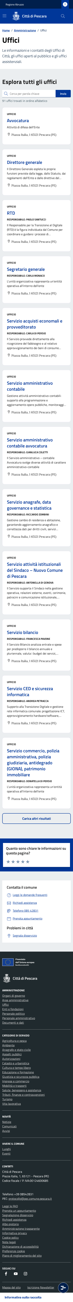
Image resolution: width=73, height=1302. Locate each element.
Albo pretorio (10, 1224)
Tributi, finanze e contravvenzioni (23, 1094)
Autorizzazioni (11, 1058)
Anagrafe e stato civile (16, 1049)
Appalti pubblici (12, 1054)
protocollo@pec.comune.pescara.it (30, 1198)
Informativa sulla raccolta (23, 1297)
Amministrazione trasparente (21, 1228)
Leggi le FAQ (10, 1206)
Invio (63, 93)
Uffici (5, 1004)
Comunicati (9, 1126)
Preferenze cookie (13, 1251)
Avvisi (6, 1131)
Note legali (9, 1242)
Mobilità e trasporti (14, 1085)
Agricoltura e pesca (14, 1040)
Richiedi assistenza (14, 1219)
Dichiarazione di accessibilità (20, 1246)
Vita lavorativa (11, 1103)
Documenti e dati (13, 1022)
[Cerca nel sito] (62, 16)
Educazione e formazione (18, 1072)
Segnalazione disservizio (17, 1215)
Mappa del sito (11, 1287)
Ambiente (8, 1045)
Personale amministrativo (18, 1018)
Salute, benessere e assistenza (21, 1090)
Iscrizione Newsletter (40, 1287)
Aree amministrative (15, 1000)
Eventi (6, 1153)
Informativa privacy (14, 1233)
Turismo (7, 1099)
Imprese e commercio (15, 1081)
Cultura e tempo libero (16, 1067)
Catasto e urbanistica (15, 1063)
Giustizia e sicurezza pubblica (20, 1076)
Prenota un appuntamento (19, 1210)
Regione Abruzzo (15, 4)
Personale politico (13, 1013)
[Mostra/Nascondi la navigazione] (4, 15)
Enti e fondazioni (13, 1009)
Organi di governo (13, 995)
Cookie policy (10, 1237)
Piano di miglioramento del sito (22, 1255)
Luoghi (6, 1149)
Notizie (6, 1122)
